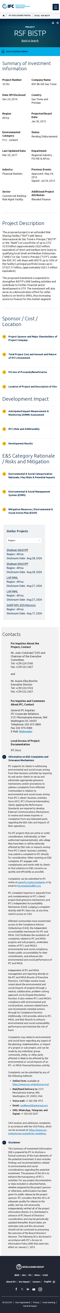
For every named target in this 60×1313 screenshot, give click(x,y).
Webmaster (25, 731)
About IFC (11, 1282)
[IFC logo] (16, 6)
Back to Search (30, 40)
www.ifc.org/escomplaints (31, 882)
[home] (3, 15)
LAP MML (12, 577)
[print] (52, 23)
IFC (30, 1275)
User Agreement (22, 1302)
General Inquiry (30, 1306)
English (47, 1281)
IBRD (16, 1275)
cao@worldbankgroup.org (34, 1105)
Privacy (36, 1302)
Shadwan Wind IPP (17, 549)
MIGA (37, 1275)
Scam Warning (48, 1302)
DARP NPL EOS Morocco (21, 605)
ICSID (45, 1275)
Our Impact (24, 1282)
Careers (36, 1282)
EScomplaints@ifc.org (29, 885)
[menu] (56, 7)
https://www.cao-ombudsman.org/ (31, 1084)
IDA (24, 1275)
